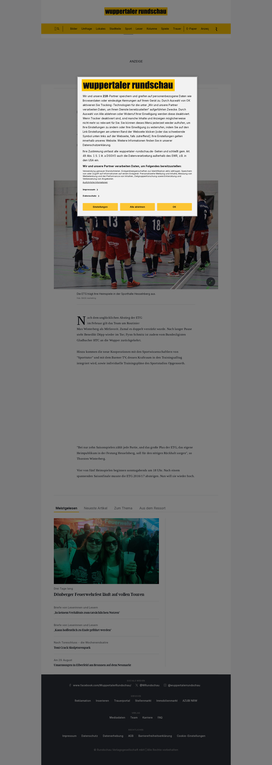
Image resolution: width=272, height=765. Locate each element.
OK (174, 206)
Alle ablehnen (137, 206)
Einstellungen (100, 206)
